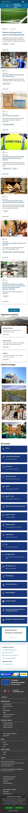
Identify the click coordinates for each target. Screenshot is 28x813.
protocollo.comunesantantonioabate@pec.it (13, 769)
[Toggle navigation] (2, 5)
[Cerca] (25, 6)
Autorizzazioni (6, 735)
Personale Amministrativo (9, 714)
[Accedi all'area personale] (23, 1)
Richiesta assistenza (7, 783)
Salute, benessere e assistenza (10, 733)
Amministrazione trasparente (9, 789)
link (14, 805)
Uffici (4, 708)
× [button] (26, 796)
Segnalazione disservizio (8, 779)
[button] (14, 810)
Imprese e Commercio (8, 725)
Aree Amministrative (7, 706)
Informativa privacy (7, 793)
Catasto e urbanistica (7, 727)
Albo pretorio (6, 791)
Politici (4, 712)
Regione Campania (6, 1)
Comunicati (5, 744)
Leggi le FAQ (5, 781)
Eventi (4, 754)
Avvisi (6, 29)
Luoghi (4, 752)
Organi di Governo (7, 704)
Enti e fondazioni (6, 710)
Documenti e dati (7, 716)
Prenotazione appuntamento (9, 777)
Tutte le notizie (13, 310)
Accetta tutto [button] (9, 807)
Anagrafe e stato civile (8, 723)
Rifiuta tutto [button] (19, 807)
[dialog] (14, 804)
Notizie (4, 742)
